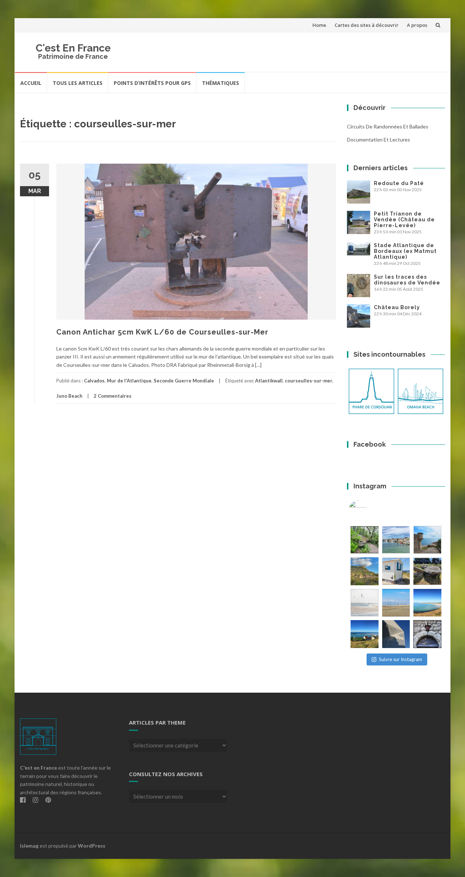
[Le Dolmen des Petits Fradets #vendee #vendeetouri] (427, 571)
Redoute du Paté (399, 183)
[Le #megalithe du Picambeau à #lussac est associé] (365, 540)
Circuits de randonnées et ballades (387, 126)
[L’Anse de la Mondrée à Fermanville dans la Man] (427, 603)
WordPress (91, 846)
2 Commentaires (113, 396)
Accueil (30, 82)
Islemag (29, 846)
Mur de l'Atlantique (129, 381)
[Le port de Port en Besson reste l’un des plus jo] (365, 634)
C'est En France (73, 48)
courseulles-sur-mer (308, 381)
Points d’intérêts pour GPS (152, 82)
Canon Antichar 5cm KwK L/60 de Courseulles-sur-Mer (162, 332)
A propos (417, 25)
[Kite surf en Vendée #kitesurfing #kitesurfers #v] (365, 603)
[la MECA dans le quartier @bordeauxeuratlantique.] (396, 634)
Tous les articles (77, 82)
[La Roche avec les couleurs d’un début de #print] (365, 571)
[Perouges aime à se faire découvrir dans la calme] (427, 634)
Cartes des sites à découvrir (367, 25)
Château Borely (397, 307)
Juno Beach (69, 396)
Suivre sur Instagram (400, 659)
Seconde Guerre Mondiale (184, 381)
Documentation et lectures (378, 139)
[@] (369, 509)
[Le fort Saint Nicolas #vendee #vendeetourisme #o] (427, 540)
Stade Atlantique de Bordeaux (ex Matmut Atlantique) (405, 251)
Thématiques (220, 82)
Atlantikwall (269, 381)
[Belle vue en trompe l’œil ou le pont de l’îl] (396, 603)
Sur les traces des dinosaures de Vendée (407, 280)
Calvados (94, 381)
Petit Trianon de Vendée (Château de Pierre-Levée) (404, 219)
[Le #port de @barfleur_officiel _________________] (396, 540)
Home (319, 25)
